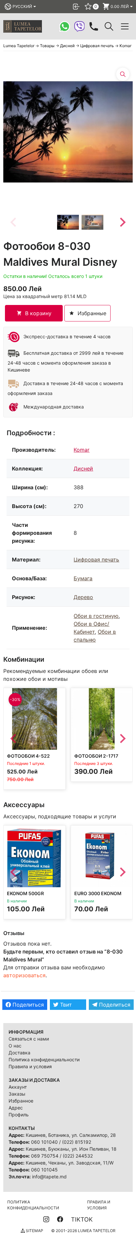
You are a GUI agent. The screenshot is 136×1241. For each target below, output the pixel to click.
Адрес (16, 1107)
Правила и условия (30, 1066)
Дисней (83, 468)
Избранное (21, 1101)
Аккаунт (18, 1087)
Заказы (17, 1094)
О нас (15, 1045)
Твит (65, 1004)
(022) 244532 (78, 1156)
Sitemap (34, 1230)
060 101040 (44, 1142)
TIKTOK (82, 1219)
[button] (68, 222)
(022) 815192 (76, 1142)
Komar (81, 449)
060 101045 (44, 1169)
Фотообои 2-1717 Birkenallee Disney (98, 759)
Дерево (83, 597)
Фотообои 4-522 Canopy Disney (28, 759)
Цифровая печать (96, 559)
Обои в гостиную (96, 616)
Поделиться (27, 1004)
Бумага (83, 578)
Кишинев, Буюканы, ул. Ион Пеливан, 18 (71, 1149)
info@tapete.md (49, 1176)
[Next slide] (122, 222)
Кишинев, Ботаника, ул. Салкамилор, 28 (71, 1135)
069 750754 (44, 1156)
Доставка (19, 1052)
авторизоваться (24, 975)
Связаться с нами (29, 1039)
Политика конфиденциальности (44, 1059)
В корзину (38, 313)
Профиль (19, 1114)
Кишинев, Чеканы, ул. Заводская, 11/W (70, 1162)
